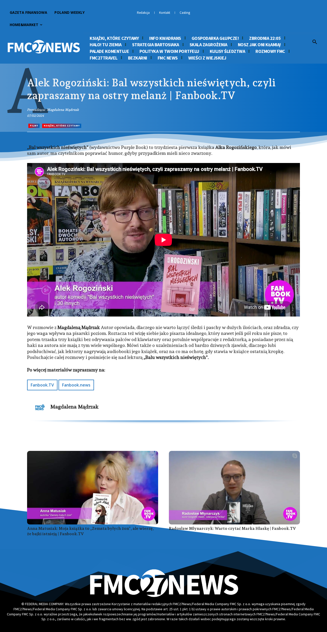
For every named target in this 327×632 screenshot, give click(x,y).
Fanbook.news (76, 385)
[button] (315, 42)
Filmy (34, 125)
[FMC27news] (43, 46)
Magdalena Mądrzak (63, 110)
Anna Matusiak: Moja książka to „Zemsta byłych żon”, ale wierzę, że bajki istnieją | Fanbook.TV (90, 531)
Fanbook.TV (42, 385)
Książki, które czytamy (62, 125)
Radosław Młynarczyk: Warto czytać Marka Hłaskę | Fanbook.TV (232, 528)
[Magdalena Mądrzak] (40, 407)
